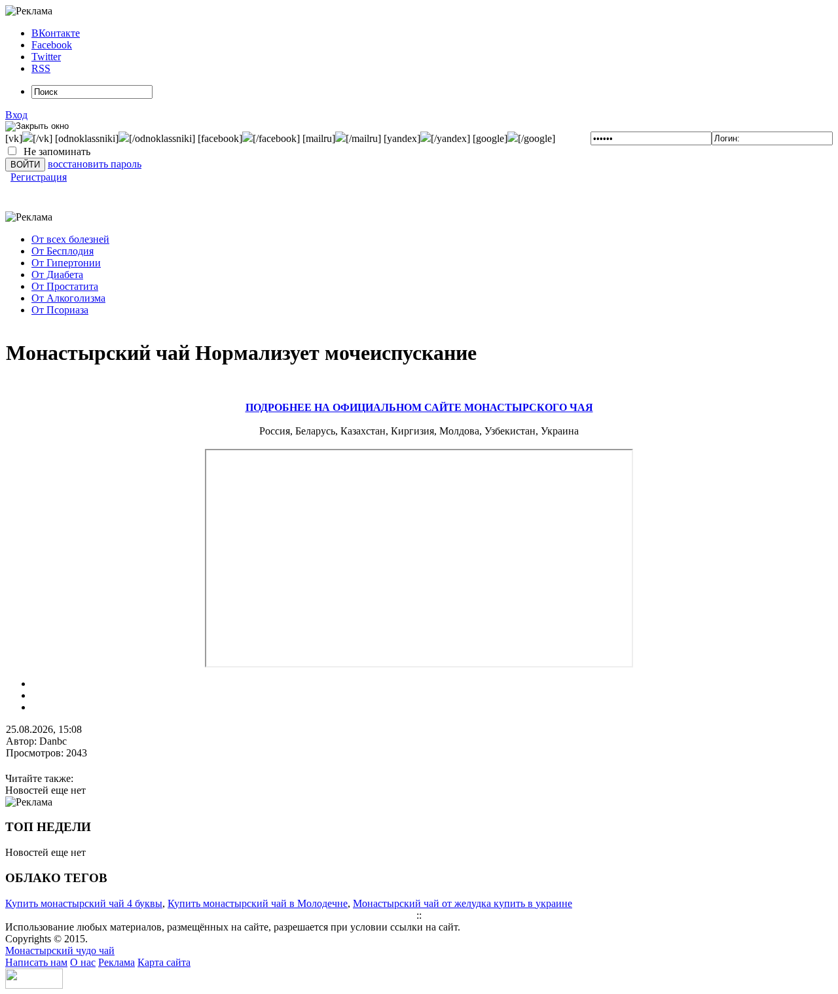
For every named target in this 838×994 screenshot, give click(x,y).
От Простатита (64, 286)
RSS (40, 68)
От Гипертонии (66, 262)
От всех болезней (70, 239)
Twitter (46, 56)
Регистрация (38, 177)
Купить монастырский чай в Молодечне (258, 903)
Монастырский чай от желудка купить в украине (462, 903)
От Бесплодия (62, 251)
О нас (83, 962)
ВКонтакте (55, 33)
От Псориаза (59, 309)
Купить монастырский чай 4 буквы (83, 903)
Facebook (51, 44)
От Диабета (57, 274)
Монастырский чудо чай (60, 950)
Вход (16, 114)
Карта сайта (164, 962)
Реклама (116, 962)
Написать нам (36, 962)
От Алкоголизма (68, 298)
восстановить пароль (94, 163)
